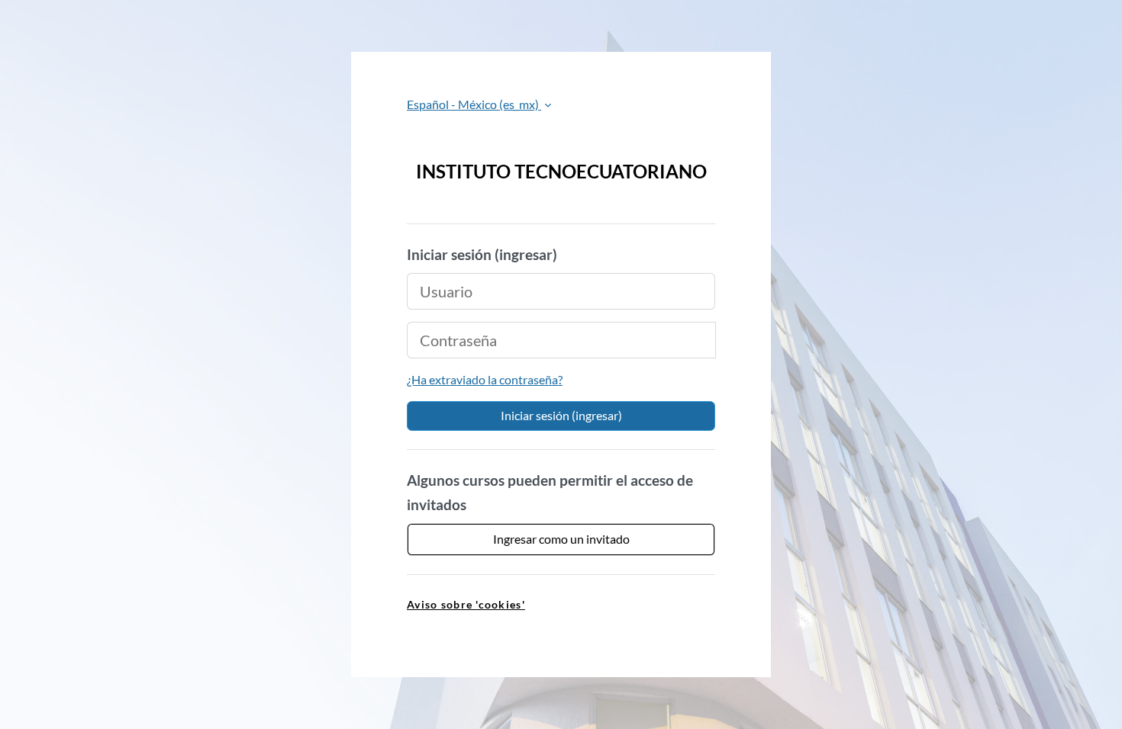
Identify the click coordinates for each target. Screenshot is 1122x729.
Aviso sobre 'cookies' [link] (466, 604)
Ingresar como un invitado (561, 538)
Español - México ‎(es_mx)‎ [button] (474, 104)
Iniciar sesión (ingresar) (561, 415)
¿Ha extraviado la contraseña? (485, 379)
